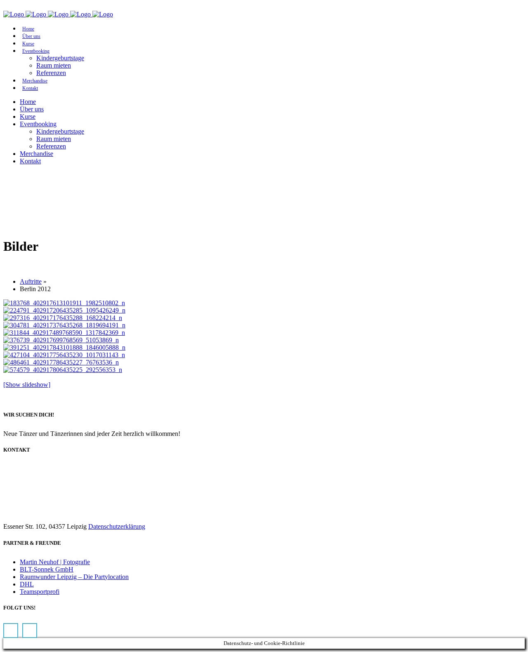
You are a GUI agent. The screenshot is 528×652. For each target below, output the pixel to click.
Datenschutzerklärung (116, 526)
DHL (27, 584)
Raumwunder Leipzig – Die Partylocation (74, 576)
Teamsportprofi (39, 591)
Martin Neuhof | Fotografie (55, 561)
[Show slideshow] (26, 384)
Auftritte (31, 281)
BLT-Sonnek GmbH (46, 569)
